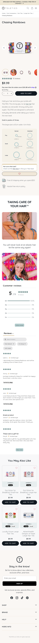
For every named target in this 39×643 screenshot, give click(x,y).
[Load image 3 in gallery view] (21, 72)
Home (3, 13)
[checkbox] (8, 348)
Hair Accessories (11, 13)
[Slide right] (35, 48)
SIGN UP (19, 584)
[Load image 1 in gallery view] (5, 72)
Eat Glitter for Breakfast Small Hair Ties (10, 492)
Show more (19, 450)
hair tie (28, 104)
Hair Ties (20, 13)
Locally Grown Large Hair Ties (10, 533)
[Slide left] (4, 48)
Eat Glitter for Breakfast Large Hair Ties (28, 492)
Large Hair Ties (28, 13)
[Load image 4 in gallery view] (29, 72)
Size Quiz (16, 169)
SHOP (4, 605)
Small (13, 526)
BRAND (5, 612)
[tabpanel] (19, 395)
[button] (28, 8)
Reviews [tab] (9, 333)
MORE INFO (6, 627)
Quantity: (5, 90)
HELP (4, 619)
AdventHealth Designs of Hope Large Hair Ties (28, 534)
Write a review (19, 325)
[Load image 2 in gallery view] (13, 72)
